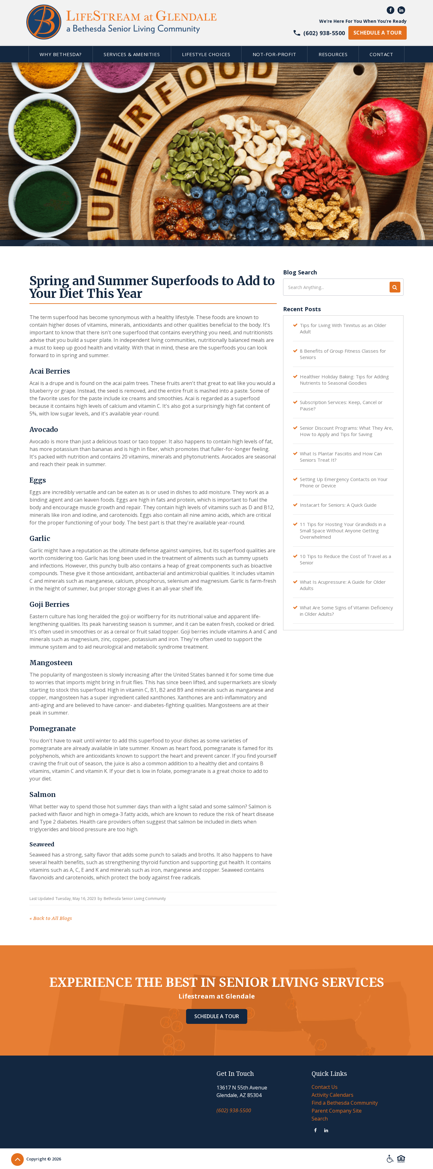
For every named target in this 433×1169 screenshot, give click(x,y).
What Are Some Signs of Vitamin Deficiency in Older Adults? (346, 610)
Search (320, 1118)
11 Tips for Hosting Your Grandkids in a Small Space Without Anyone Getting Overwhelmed (343, 530)
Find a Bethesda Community (345, 1102)
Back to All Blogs (50, 918)
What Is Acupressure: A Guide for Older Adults (343, 585)
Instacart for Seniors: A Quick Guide (338, 505)
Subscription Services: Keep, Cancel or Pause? (341, 405)
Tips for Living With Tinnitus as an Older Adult (343, 328)
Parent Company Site (337, 1110)
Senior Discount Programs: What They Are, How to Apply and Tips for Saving (346, 431)
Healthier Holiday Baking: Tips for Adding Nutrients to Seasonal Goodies (344, 379)
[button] (61, 54)
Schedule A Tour (216, 1016)
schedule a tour (377, 32)
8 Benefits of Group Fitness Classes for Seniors (343, 354)
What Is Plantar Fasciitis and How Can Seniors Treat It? (341, 456)
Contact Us (325, 1086)
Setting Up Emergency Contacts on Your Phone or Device (344, 482)
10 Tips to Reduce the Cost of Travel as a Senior (345, 559)
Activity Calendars (332, 1094)
